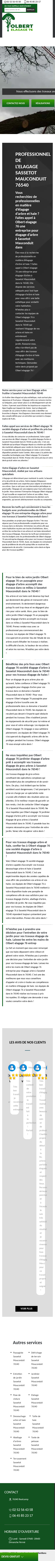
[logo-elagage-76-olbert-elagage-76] (18, 23)
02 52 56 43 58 (14, 2)
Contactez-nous (16, 103)
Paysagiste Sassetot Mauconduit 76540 (19, 1358)
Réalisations (43, 103)
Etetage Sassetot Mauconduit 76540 (37, 1401)
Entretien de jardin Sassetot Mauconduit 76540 (19, 1381)
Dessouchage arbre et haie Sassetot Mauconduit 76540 (19, 1424)
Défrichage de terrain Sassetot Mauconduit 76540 (37, 1360)
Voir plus (26, 1308)
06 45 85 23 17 (34, 2)
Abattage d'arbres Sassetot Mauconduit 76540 (19, 1445)
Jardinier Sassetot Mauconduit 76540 (37, 1380)
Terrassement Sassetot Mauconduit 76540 (19, 1464)
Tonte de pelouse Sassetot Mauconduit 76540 (37, 1445)
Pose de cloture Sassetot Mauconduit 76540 (19, 1403)
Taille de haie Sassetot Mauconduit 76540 (38, 1424)
